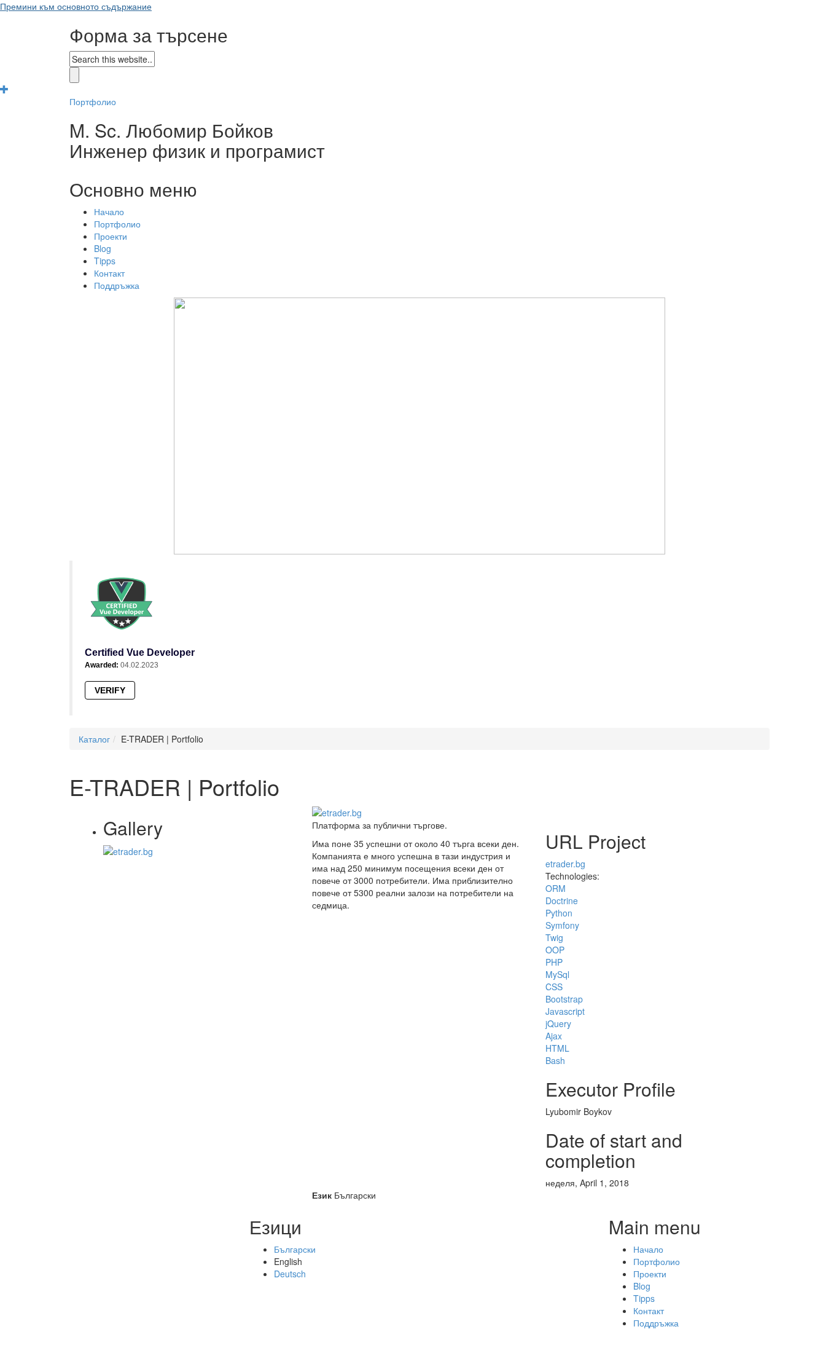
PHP (554, 962)
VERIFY (110, 690)
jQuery (558, 1023)
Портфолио (92, 101)
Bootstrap (564, 999)
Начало (109, 211)
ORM (555, 888)
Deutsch (290, 1273)
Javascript (565, 1011)
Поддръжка (116, 285)
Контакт (109, 273)
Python (558, 913)
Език (322, 1195)
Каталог (94, 739)
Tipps (104, 260)
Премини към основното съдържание (76, 6)
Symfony (562, 925)
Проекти (110, 236)
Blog (102, 248)
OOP (554, 950)
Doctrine (561, 900)
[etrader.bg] (337, 811)
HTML (557, 1048)
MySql (557, 974)
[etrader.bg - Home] (128, 850)
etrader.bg (565, 863)
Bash (555, 1060)
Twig (554, 937)
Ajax (553, 1036)
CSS (554, 986)
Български (295, 1249)
